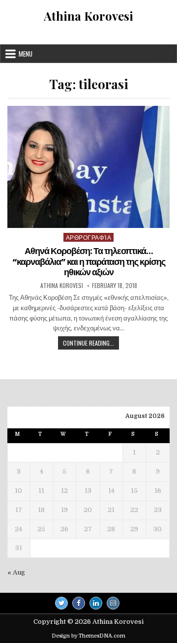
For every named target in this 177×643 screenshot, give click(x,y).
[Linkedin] (95, 603)
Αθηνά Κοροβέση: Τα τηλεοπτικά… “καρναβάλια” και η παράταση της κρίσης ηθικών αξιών (88, 261)
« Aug (16, 572)
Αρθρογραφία (89, 237)
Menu (25, 54)
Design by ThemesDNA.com (88, 636)
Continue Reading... (91, 344)
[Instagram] (113, 603)
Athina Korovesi (88, 16)
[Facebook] (78, 603)
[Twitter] (61, 603)
